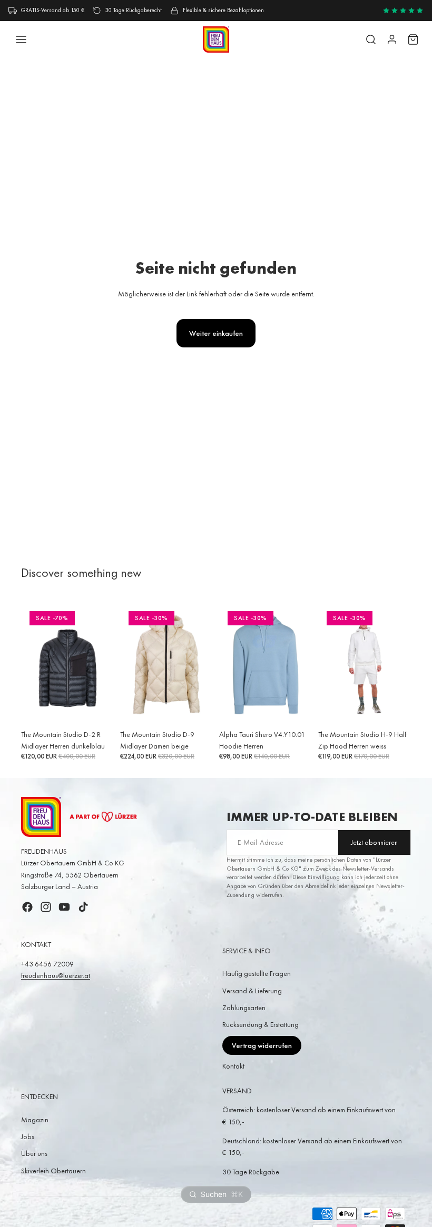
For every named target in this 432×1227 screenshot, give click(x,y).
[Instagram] (46, 907)
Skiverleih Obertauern (53, 1170)
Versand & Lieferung (252, 990)
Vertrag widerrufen (262, 1045)
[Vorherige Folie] (32, 664)
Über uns (34, 1153)
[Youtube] (64, 907)
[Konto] (392, 39)
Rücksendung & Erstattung (260, 1024)
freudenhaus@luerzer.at (55, 975)
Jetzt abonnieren (374, 842)
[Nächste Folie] (102, 664)
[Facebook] (27, 907)
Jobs (27, 1136)
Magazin (34, 1119)
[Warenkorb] (413, 39)
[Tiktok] (83, 907)
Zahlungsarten (244, 1007)
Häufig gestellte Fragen (256, 973)
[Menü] (21, 39)
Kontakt (233, 1066)
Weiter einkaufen (216, 333)
